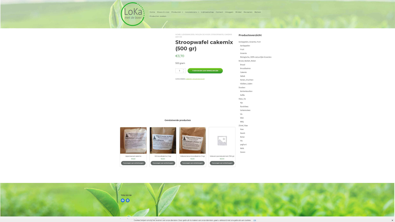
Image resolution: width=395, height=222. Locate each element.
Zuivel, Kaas (243, 125)
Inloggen (229, 12)
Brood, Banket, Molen (247, 61)
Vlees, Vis (242, 99)
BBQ (242, 121)
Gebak (242, 76)
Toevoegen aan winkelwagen (205, 71)
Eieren (242, 152)
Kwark (242, 133)
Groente (243, 53)
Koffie (242, 95)
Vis (241, 114)
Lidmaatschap (207, 12)
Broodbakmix (245, 68)
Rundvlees (244, 106)
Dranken (242, 87)
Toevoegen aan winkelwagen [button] (133, 163)
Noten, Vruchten (246, 80)
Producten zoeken (158, 16)
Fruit (242, 49)
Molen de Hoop (203, 34)
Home (152, 12)
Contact (219, 12)
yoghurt (243, 144)
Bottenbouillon (246, 91)
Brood (242, 64)
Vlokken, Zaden (246, 83)
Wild (242, 118)
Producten (176, 12)
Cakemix (189, 79)
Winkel (238, 12)
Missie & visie (163, 12)
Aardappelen (245, 45)
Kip (241, 102)
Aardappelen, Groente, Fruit (250, 42)
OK (254, 220)
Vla (241, 140)
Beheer (258, 12)
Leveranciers (191, 12)
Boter (242, 137)
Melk (242, 148)
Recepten (248, 12)
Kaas (242, 129)
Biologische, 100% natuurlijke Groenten (255, 57)
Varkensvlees (245, 110)
